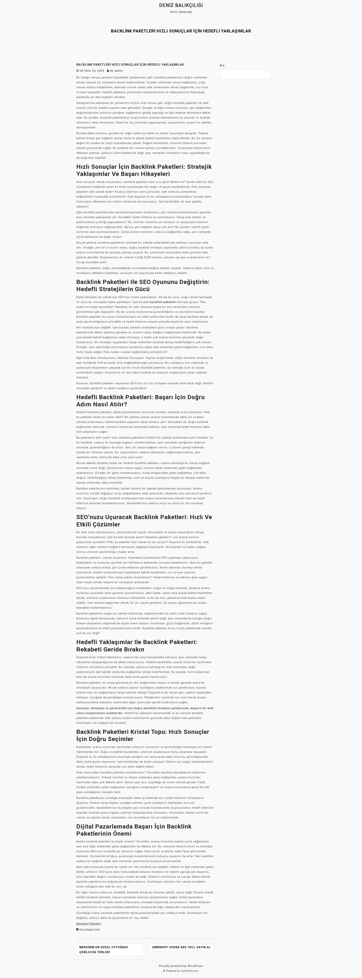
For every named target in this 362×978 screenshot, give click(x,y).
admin (118, 70)
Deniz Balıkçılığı (181, 5)
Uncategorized (90, 929)
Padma (171, 971)
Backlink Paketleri (88, 923)
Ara (222, 65)
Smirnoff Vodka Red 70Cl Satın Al (181, 947)
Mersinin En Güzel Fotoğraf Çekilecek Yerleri (103, 950)
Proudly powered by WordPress (181, 966)
